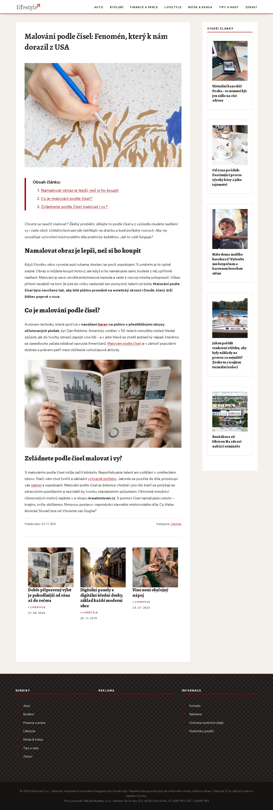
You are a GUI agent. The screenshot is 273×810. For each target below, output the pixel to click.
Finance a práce (144, 7)
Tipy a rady (229, 7)
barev (103, 324)
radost (36, 485)
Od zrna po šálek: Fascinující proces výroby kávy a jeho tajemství (227, 177)
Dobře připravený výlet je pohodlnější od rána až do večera (49, 595)
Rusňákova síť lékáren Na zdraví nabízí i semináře (226, 441)
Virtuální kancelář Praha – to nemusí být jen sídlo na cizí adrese (229, 93)
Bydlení (117, 7)
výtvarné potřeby (102, 478)
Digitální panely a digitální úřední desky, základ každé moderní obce (101, 598)
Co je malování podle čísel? (67, 198)
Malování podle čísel (124, 343)
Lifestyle (172, 7)
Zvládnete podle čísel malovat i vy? (74, 206)
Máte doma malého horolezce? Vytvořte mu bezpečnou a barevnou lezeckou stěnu (228, 264)
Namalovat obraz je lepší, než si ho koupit (80, 190)
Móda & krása (200, 7)
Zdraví (251, 7)
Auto (98, 7)
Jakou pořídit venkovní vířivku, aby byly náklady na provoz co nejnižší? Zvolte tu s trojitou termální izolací (229, 355)
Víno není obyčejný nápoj (150, 592)
